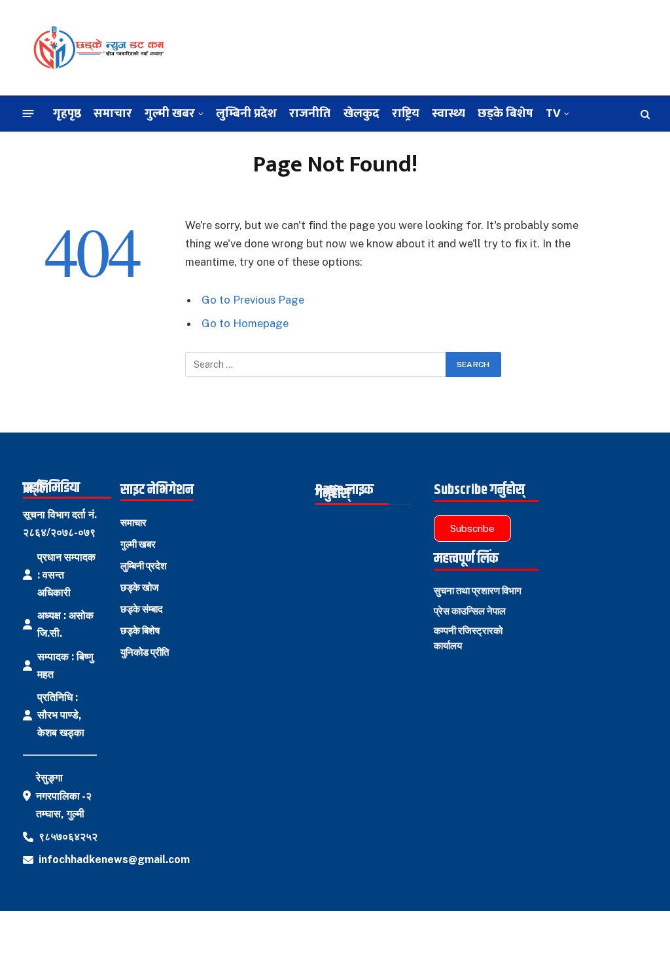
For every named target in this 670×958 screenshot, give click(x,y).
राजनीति (309, 113)
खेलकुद (361, 113)
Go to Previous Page (253, 299)
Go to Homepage (245, 323)
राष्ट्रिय (405, 113)
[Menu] (28, 113)
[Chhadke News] (98, 47)
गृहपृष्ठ (67, 113)
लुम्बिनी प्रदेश (246, 113)
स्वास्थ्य (448, 113)
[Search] (644, 113)
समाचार (113, 113)
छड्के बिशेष (505, 113)
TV (553, 113)
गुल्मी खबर (170, 113)
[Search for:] (316, 364)
